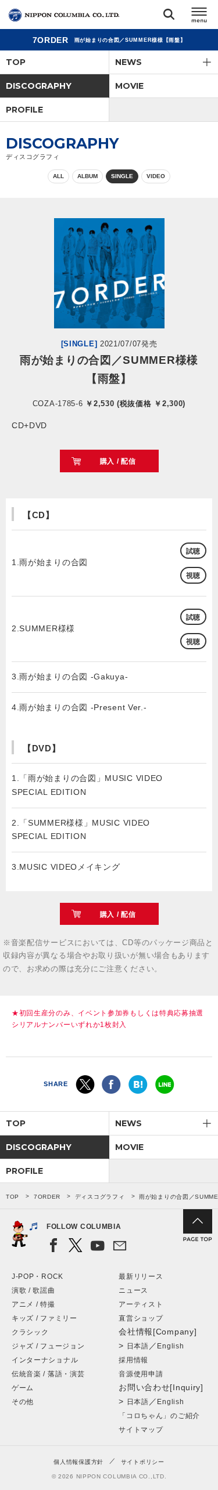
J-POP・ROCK (37, 1276)
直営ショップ (141, 1318)
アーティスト (141, 1304)
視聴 (193, 576)
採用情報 (133, 1360)
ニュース (133, 1290)
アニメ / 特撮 (33, 1304)
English (170, 1346)
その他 (23, 1402)
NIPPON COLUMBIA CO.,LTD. (64, 15)
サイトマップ (141, 1430)
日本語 (138, 1346)
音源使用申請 (141, 1374)
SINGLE (122, 176)
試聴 (193, 551)
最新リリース (141, 1276)
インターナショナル (45, 1360)
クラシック (30, 1332)
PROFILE (24, 109)
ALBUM (87, 176)
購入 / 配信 (118, 461)
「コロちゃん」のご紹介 (159, 1416)
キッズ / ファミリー (44, 1318)
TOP (16, 62)
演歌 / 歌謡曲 (33, 1290)
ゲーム (23, 1388)
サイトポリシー (143, 1462)
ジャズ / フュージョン (48, 1346)
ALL (58, 176)
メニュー (199, 16)
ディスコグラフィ (100, 1197)
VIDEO (155, 176)
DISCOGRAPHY (39, 86)
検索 (169, 16)
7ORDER (47, 1197)
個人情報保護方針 (78, 1462)
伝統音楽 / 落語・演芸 (48, 1374)
